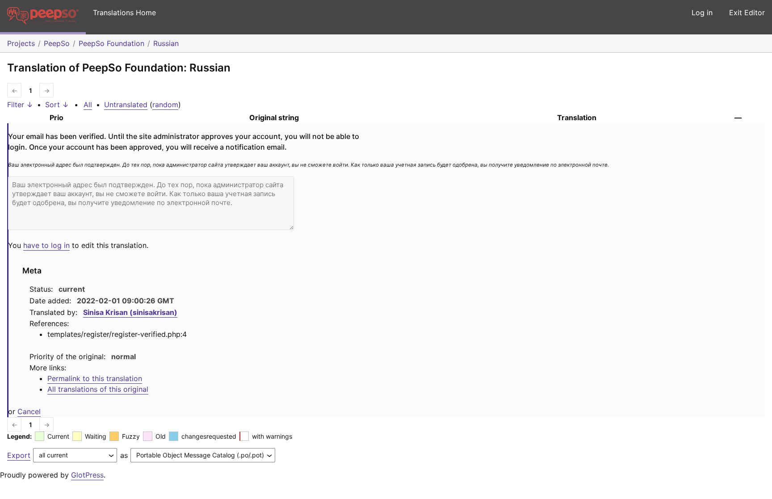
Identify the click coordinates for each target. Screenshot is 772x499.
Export (18, 455)
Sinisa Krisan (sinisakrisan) (130, 312)
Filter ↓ (20, 104)
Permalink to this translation (94, 378)
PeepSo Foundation (111, 43)
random (165, 104)
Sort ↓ (57, 104)
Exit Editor (747, 12)
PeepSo (57, 43)
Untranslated (125, 104)
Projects (21, 43)
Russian (166, 43)
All (88, 104)
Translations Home (124, 12)
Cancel (29, 411)
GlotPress (87, 474)
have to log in (46, 245)
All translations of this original (97, 389)
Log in (702, 12)
